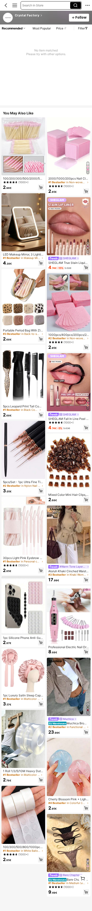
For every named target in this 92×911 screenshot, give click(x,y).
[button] (5, 5)
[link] (8, 18)
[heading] (40, 15)
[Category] (14, 5)
